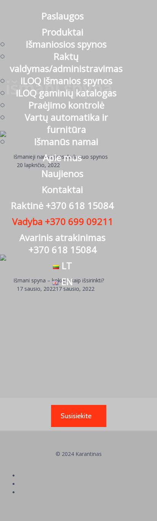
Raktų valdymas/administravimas (66, 62)
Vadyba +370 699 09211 (62, 221)
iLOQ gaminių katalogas (66, 92)
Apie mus (62, 157)
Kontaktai (62, 189)
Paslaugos (63, 16)
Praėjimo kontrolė (66, 105)
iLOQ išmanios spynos (66, 80)
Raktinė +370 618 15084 (62, 205)
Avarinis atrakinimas (62, 243)
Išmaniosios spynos (66, 44)
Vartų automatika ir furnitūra (66, 123)
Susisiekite (76, 416)
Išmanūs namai (66, 141)
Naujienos (62, 173)
